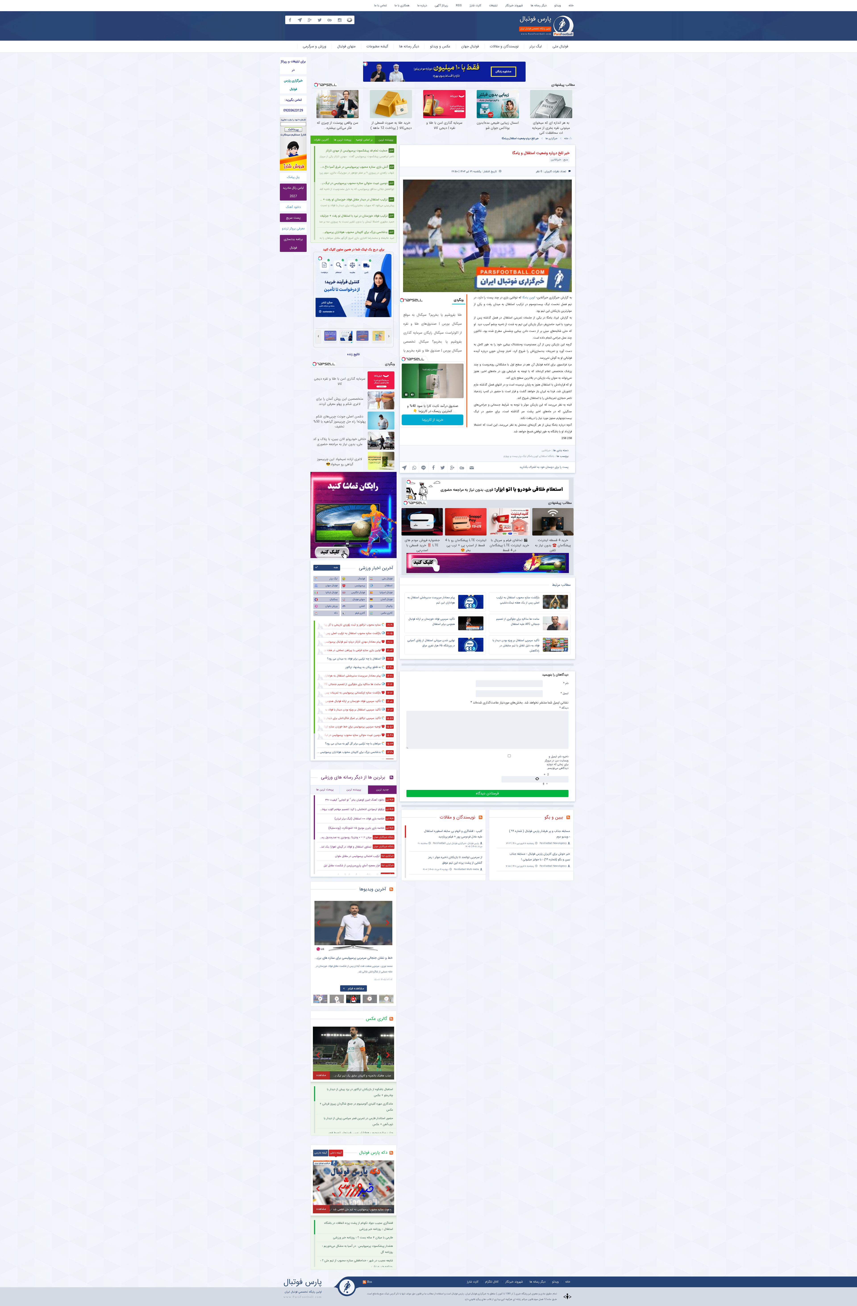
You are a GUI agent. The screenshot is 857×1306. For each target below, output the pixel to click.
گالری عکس (386, 613)
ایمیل (564, 693)
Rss (369, 1281)
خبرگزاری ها (551, 138)
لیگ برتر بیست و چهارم (514, 456)
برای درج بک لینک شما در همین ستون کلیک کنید (353, 249)
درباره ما (422, 5)
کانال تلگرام (492, 1281)
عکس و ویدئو (440, 46)
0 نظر (539, 171)
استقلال (388, 586)
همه (336, 567)
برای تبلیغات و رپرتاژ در (293, 65)
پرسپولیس (360, 586)
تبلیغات (493, 5)
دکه (335, 613)
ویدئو (557, 5)
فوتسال (361, 579)
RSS (459, 5)
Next (388, 922)
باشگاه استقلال (547, 456)
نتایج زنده (353, 354)
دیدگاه (564, 708)
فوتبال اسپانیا (386, 592)
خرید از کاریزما (432, 420)
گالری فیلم (360, 613)
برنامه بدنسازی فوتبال (293, 243)
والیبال (389, 606)
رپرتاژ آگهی (441, 5)
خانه (571, 5)
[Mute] (412, 394)
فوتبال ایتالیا (331, 592)
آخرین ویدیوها (372, 889)
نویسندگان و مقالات (504, 46)
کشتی (362, 606)
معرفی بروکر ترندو (293, 228)
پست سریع (293, 217)
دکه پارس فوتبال (373, 1152)
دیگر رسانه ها (539, 5)
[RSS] (569, 817)
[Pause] (406, 394)
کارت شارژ (475, 5)
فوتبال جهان (470, 46)
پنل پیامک (293, 177)
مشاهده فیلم (356, 988)
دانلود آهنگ (293, 207)
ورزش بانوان (331, 606)
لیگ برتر (536, 46)
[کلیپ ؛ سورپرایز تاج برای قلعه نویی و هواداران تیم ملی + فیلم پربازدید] (353, 926)
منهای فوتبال (346, 46)
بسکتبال (333, 599)
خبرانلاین (546, 450)
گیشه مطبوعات (377, 46)
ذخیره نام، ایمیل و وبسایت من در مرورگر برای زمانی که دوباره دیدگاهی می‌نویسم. (556, 762)
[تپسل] (365, 64)
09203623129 (293, 110)
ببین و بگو (554, 817)
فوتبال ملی (560, 46)
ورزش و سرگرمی (314, 46)
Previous (319, 922)
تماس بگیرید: (293, 99)
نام (565, 683)
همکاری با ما (402, 5)
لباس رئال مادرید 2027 (293, 192)
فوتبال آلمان (386, 599)
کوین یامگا (528, 297)
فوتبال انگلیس (358, 592)
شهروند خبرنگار (514, 5)
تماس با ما (380, 5)
